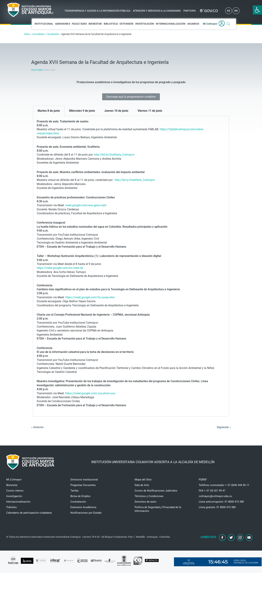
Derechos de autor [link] (145, 501)
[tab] (49, 111)
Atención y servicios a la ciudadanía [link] (157, 10)
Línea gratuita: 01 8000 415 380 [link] (217, 507)
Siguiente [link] (223, 427)
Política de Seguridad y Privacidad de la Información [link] (158, 509)
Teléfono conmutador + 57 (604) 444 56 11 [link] (224, 485)
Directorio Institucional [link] (84, 479)
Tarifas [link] (74, 490)
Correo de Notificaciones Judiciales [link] (156, 490)
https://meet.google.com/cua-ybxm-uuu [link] (90, 393)
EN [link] (236, 10)
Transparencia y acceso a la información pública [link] (97, 10)
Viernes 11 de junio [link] (150, 110)
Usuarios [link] (193, 23)
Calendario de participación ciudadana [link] (29, 512)
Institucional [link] (44, 23)
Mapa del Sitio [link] (143, 479)
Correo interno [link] (15, 490)
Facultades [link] (79, 23)
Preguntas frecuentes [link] (83, 485)
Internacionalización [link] (170, 23)
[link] (257, 10)
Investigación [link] (144, 23)
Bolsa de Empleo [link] (80, 496)
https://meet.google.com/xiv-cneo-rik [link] (60, 268)
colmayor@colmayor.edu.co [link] (215, 496)
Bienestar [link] (95, 23)
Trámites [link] (11, 507)
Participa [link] (189, 10)
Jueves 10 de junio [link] (116, 110)
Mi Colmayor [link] (210, 23)
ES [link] (228, 10)
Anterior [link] (38, 427)
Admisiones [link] (62, 23)
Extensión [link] (126, 23)
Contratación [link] (78, 501)
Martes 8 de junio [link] (49, 110)
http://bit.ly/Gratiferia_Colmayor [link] (114, 154)
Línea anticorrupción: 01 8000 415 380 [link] (221, 501)
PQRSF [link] (203, 479)
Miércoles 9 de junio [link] (82, 110)
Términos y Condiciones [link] (149, 496)
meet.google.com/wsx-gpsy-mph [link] (85, 205)
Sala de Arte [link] (142, 485)
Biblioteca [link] (111, 23)
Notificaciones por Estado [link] (86, 512)
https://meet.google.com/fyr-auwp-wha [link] (90, 297)
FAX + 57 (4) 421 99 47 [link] (212, 490)
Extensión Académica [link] (83, 507)
